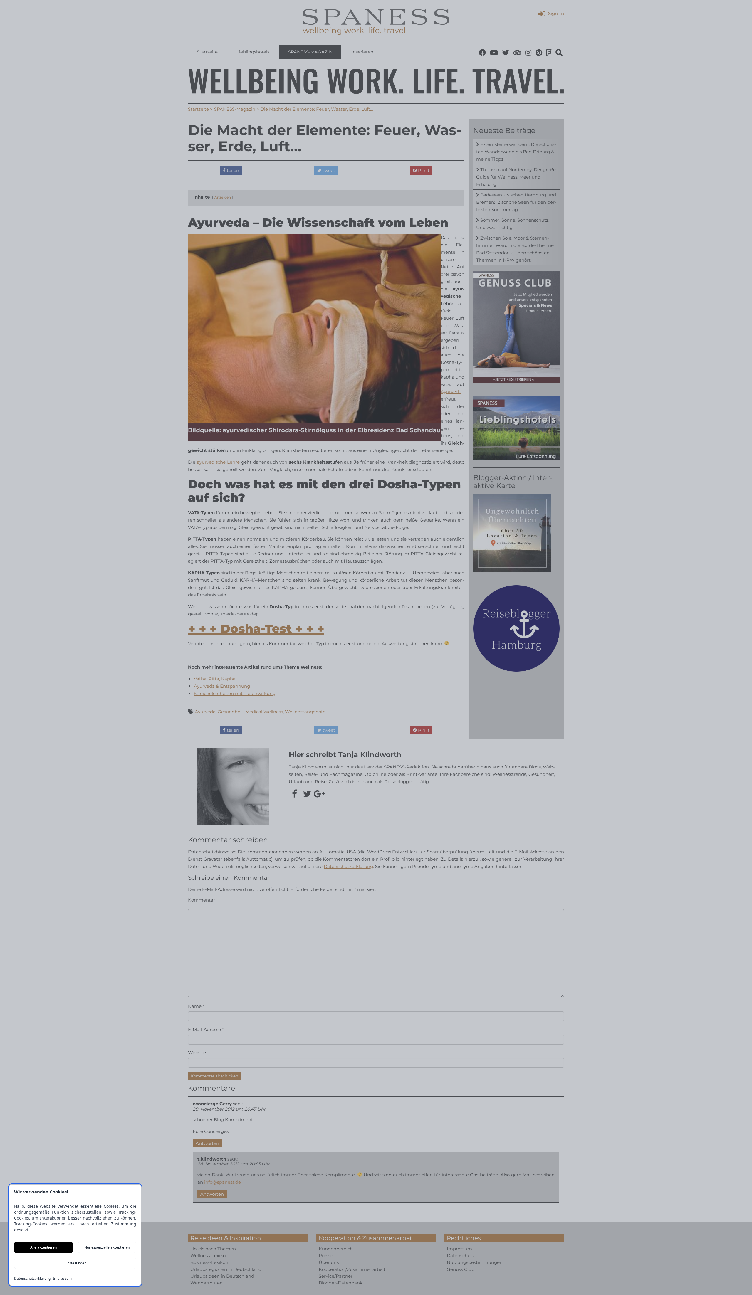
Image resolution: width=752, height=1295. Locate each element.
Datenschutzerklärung (32, 1278)
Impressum (62, 1278)
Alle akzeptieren (43, 1247)
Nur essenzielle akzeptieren (107, 1247)
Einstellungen (75, 1263)
